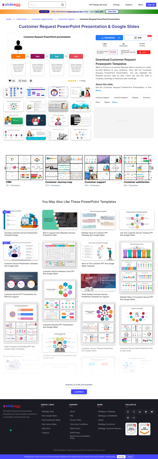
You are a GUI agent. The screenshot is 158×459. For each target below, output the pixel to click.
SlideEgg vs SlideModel (107, 416)
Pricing (116, 5)
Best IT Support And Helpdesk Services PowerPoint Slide (59, 234)
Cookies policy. (110, 457)
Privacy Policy (75, 420)
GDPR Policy (75, 433)
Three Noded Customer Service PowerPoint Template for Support (95, 295)
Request (135, 97)
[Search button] (63, 5)
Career (101, 420)
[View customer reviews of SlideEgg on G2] (144, 429)
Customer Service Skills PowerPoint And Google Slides (136, 349)
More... (115, 102)
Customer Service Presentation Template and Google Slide (21, 264)
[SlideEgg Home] (20, 406)
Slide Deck (46, 428)
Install (144, 52)
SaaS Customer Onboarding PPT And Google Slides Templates (19, 347)
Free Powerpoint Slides (51, 420)
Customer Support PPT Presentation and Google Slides (59, 356)
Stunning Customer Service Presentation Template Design (20, 234)
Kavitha (142, 46)
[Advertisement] (124, 124)
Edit (144, 37)
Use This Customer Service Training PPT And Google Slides (136, 234)
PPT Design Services (98, 5)
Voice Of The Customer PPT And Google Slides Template (98, 264)
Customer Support (102, 97)
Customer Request (121, 97)
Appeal (107, 102)
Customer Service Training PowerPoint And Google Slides (97, 349)
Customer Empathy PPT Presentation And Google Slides (58, 326)
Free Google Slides (49, 416)
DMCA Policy (75, 428)
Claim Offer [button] (112, 11)
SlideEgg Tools (48, 411)
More (141, 5)
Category (45, 433)
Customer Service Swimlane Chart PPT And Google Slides (59, 272)
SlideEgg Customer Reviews (109, 428)
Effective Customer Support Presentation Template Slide (21, 378)
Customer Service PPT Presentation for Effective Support (20, 295)
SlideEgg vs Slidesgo (106, 411)
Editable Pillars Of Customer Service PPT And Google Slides (136, 298)
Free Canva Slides (49, 424)
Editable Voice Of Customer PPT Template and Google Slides (95, 234)
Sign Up (151, 4)
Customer (146, 97)
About (72, 411)
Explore (129, 5)
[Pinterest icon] (31, 81)
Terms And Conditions (79, 424)
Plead (98, 102)
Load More (79, 392)
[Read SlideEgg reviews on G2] (131, 429)
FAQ (71, 416)
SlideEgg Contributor (106, 424)
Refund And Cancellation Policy (80, 437)
